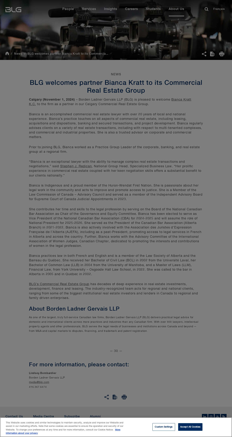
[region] (116, 427)
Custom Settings (164, 427)
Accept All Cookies (190, 427)
